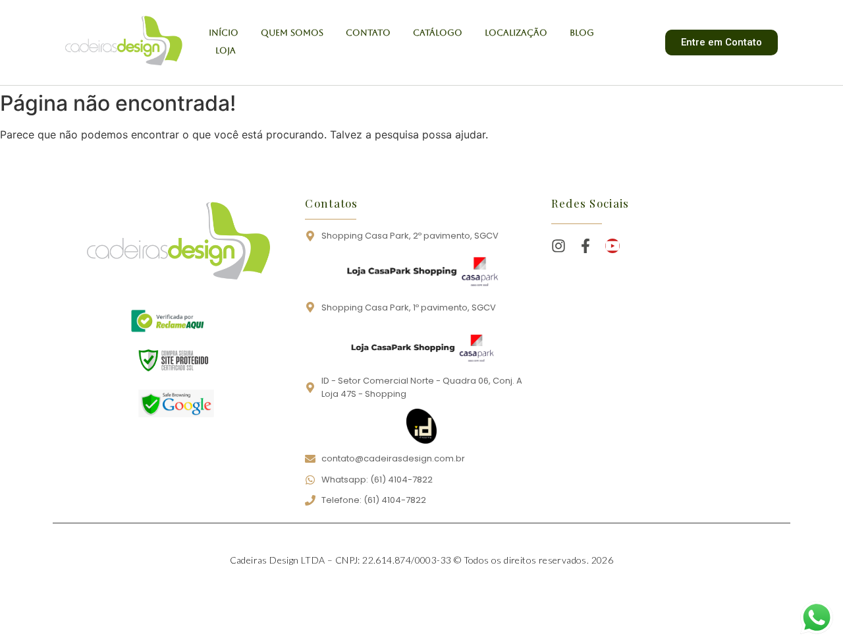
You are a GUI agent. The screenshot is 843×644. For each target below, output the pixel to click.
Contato (368, 33)
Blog (582, 33)
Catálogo (437, 33)
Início (223, 33)
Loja (225, 50)
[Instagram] (558, 246)
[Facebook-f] (585, 246)
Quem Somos (292, 33)
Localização (516, 33)
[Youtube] (612, 246)
